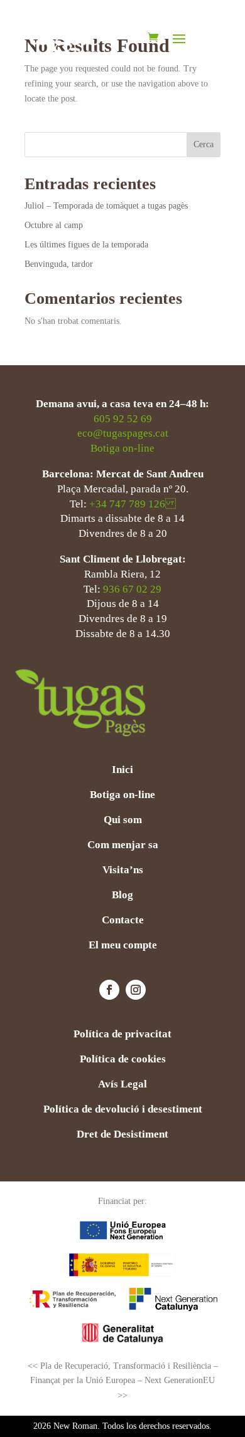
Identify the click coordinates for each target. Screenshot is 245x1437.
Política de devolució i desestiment (122, 1110)
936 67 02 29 (132, 589)
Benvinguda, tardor (59, 264)
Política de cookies (123, 1060)
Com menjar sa (122, 846)
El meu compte (123, 946)
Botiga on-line (122, 448)
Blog (122, 896)
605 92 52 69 (123, 419)
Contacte (123, 921)
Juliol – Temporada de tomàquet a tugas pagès (106, 205)
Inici (122, 770)
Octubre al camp (53, 225)
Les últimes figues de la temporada (86, 244)
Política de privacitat (123, 1035)
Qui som (123, 821)
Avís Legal (122, 1085)
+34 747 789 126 (132, 504)
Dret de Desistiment (122, 1135)
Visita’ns (122, 871)
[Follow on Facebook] (109, 990)
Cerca (203, 144)
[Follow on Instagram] (136, 990)
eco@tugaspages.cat (122, 433)
